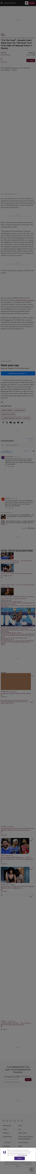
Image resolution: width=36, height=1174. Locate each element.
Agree (19, 1158)
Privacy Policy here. (22, 1155)
